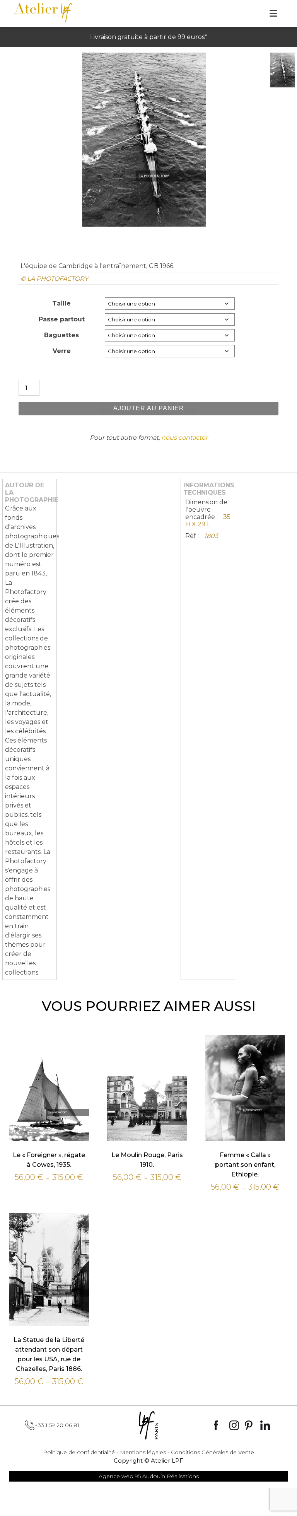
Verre (62, 351)
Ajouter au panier (148, 408)
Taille (61, 303)
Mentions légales (143, 1452)
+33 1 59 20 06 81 (56, 1425)
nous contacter (184, 437)
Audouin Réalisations (149, 1476)
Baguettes (61, 335)
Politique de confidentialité (79, 1452)
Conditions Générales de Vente (212, 1452)
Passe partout (62, 319)
